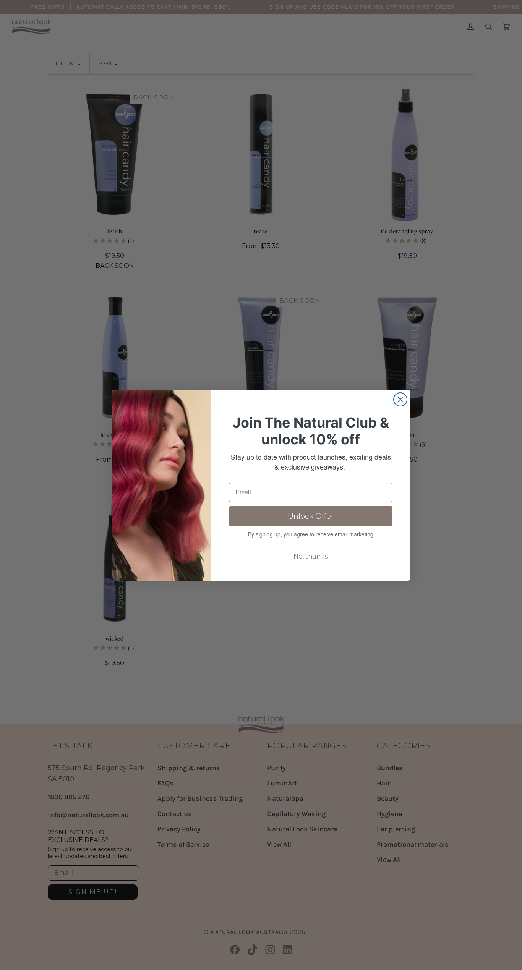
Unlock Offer (311, 516)
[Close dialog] (400, 399)
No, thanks (310, 556)
